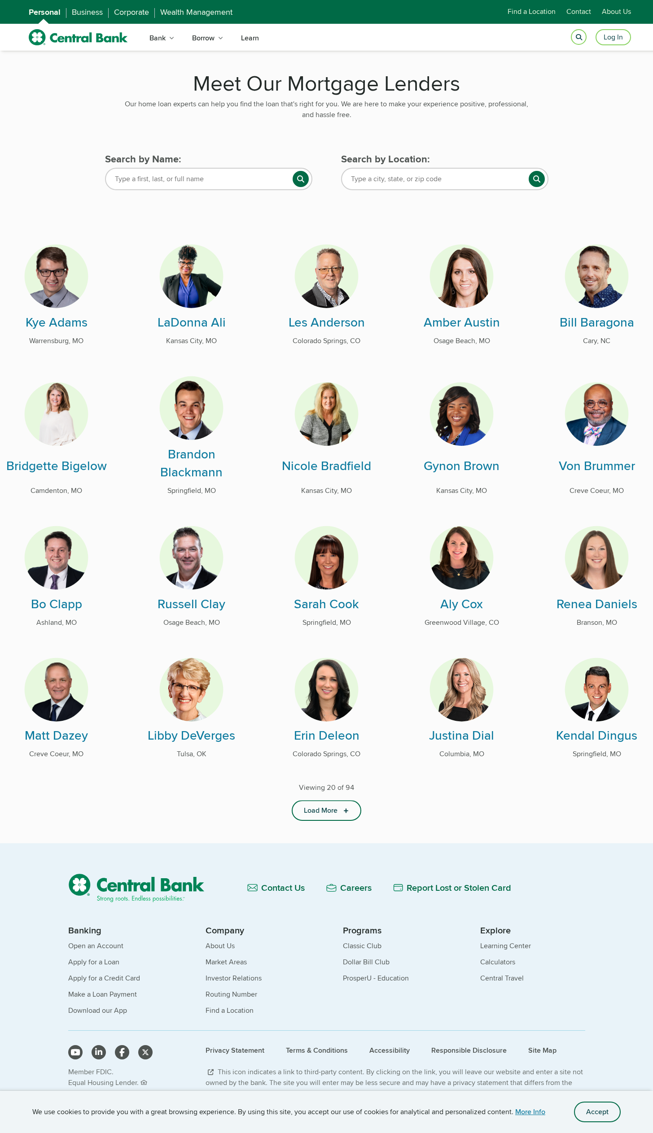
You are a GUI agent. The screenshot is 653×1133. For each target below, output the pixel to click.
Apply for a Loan (93, 962)
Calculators (497, 962)
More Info (530, 1112)
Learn (250, 38)
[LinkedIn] (99, 1052)
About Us (616, 12)
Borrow (203, 38)
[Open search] (579, 37)
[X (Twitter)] (145, 1052)
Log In (613, 37)
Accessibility (389, 1050)
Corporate (131, 12)
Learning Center (505, 946)
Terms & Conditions (317, 1050)
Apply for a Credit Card (104, 978)
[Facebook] (122, 1052)
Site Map (542, 1050)
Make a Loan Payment (102, 994)
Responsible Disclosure (469, 1050)
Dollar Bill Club (366, 962)
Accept (597, 1112)
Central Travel (502, 978)
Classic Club (362, 946)
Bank (157, 38)
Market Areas (226, 962)
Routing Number (231, 994)
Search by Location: (385, 159)
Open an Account (95, 946)
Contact (578, 12)
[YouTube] (75, 1052)
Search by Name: (143, 159)
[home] (78, 37)
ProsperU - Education (376, 978)
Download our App (97, 1010)
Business (87, 12)
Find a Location (532, 12)
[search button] (300, 178)
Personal (45, 12)
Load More (320, 810)
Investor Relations (234, 978)
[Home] (141, 887)
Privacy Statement (235, 1050)
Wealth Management (196, 12)
